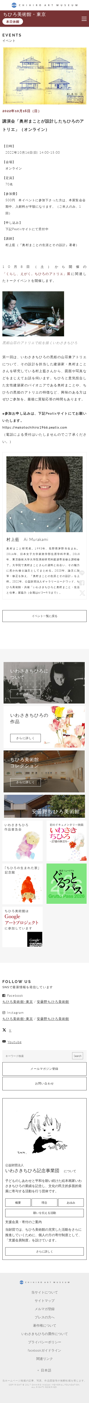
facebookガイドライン (44, 1350)
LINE (81, 573)
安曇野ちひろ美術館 (53, 1001)
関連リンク (44, 1358)
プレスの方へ (45, 1317)
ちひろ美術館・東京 (24, 14)
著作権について (44, 1325)
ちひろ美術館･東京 (17, 1001)
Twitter (81, 593)
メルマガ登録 (45, 1308)
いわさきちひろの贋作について (44, 1333)
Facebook (81, 583)
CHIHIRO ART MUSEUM (44, 5)
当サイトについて (44, 1292)
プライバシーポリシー (44, 1341)
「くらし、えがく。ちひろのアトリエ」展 (36, 273)
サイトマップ (45, 1300)
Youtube (15, 1041)
